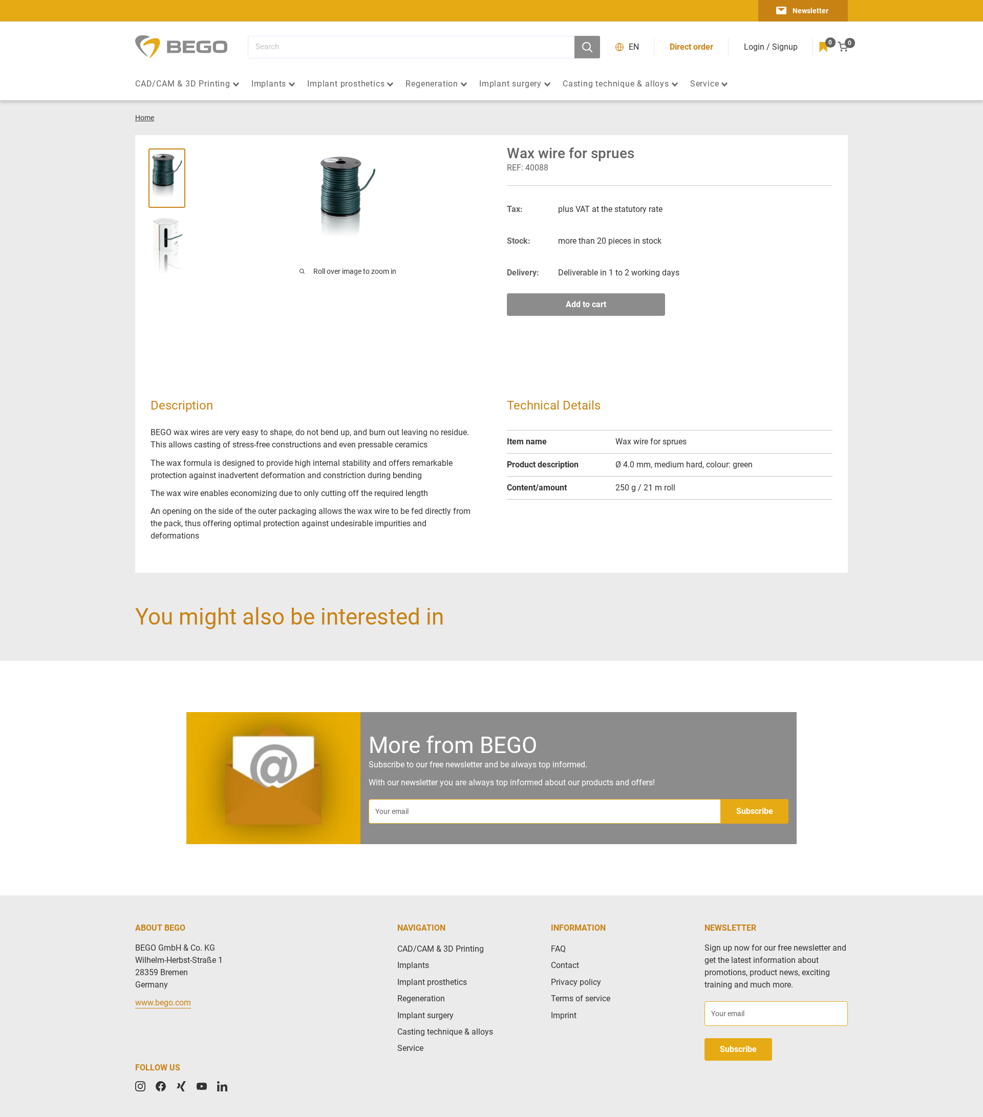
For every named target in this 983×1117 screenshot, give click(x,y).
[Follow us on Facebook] (161, 1086)
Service (704, 84)
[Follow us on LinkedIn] (222, 1086)
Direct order (691, 47)
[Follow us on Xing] (181, 1086)
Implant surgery (510, 84)
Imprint (563, 1015)
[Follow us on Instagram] (140, 1086)
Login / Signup (771, 47)
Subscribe (754, 811)
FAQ (558, 949)
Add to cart (586, 304)
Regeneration (431, 84)
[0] (823, 47)
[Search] (587, 47)
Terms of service (580, 998)
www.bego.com (163, 1002)
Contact (565, 965)
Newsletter (810, 11)
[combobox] (411, 47)
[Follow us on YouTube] (202, 1086)
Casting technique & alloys (616, 84)
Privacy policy (576, 982)
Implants (268, 84)
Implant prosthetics (345, 84)
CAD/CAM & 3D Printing (182, 84)
